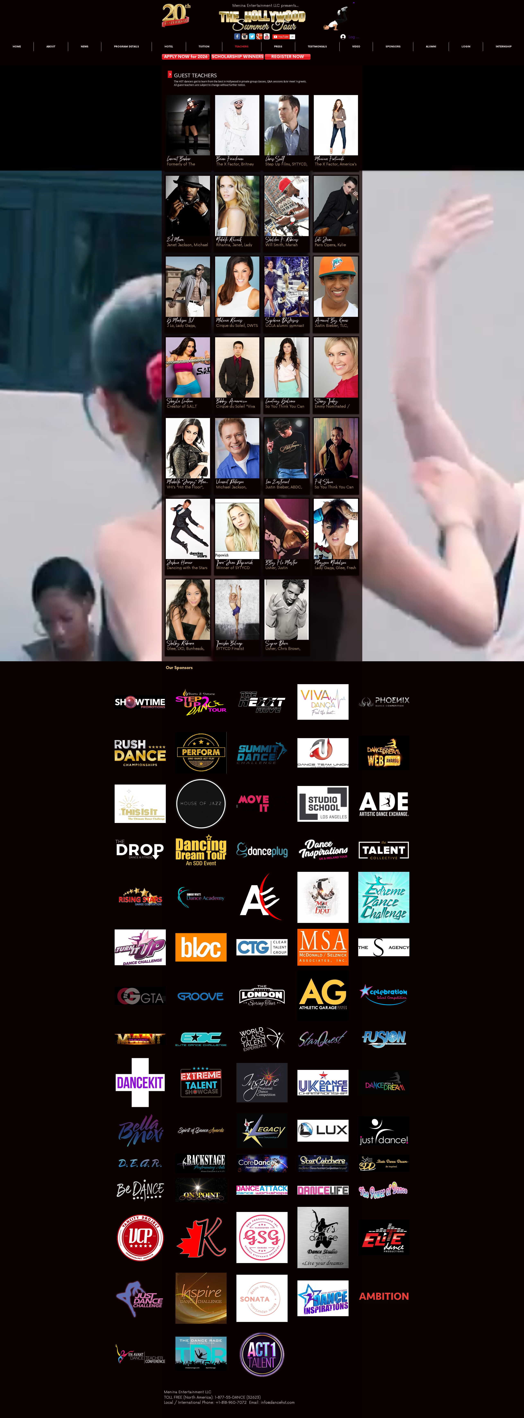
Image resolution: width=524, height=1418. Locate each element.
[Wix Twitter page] (252, 36)
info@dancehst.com (278, 1402)
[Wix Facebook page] (237, 36)
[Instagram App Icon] (245, 36)
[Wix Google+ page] (259, 36)
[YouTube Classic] (267, 36)
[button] (354, 2)
